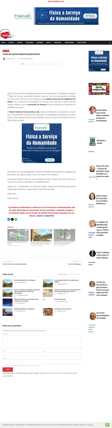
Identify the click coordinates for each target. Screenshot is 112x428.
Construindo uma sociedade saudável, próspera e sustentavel (102, 115)
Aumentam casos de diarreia (63, 309)
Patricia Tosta (11, 58)
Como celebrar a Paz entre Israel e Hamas (102, 255)
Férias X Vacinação (60, 299)
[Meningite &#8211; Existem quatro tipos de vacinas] (18, 235)
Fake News (40, 42)
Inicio (3, 42)
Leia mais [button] (89, 425)
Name (4, 351)
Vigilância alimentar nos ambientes (24, 309)
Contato (19, 42)
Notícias (11, 42)
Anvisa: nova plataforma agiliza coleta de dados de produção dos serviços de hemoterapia (27, 291)
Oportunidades (69, 42)
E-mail (45, 351)
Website (5, 358)
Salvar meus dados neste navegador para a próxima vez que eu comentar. (23, 365)
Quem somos (29, 42)
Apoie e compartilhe (45, 216)
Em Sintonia (57, 42)
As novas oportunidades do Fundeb (103, 315)
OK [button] (107, 425)
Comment (5, 334)
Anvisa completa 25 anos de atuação (24, 280)
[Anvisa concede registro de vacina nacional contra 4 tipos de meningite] (41, 235)
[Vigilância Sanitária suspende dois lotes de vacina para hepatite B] (64, 235)
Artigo (48, 42)
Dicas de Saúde (81, 42)
